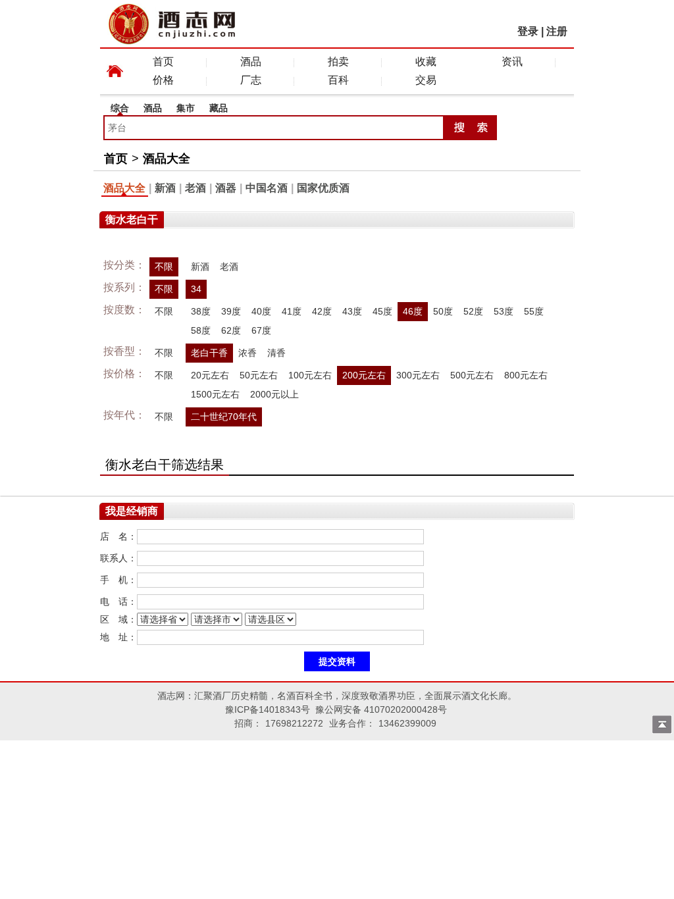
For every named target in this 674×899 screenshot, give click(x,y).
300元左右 (418, 375)
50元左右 (259, 375)
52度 (473, 311)
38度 (201, 311)
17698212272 (294, 723)
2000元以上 (274, 394)
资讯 (512, 61)
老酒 (195, 187)
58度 (201, 330)
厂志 (250, 80)
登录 (527, 31)
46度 (413, 311)
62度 (231, 330)
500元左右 (472, 375)
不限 (164, 266)
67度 (261, 330)
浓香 (247, 352)
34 (196, 289)
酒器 (225, 187)
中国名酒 (267, 187)
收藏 (425, 61)
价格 (163, 80)
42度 (322, 311)
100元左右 (310, 375)
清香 (276, 352)
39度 (231, 311)
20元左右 (210, 375)
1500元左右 (215, 394)
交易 (425, 80)
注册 (556, 31)
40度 (261, 311)
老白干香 (209, 352)
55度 (534, 311)
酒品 (250, 61)
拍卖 (338, 61)
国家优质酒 (323, 187)
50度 (443, 311)
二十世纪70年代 (224, 416)
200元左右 (364, 375)
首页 (163, 61)
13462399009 (407, 723)
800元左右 (526, 375)
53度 (503, 311)
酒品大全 (166, 158)
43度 (352, 311)
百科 (338, 80)
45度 (382, 311)
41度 (291, 311)
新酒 (165, 187)
